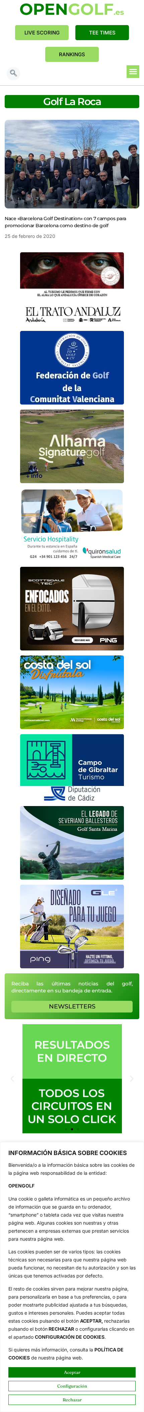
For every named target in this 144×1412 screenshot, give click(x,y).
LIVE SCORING (42, 32)
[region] (72, 1277)
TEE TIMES (102, 32)
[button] (13, 73)
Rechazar (72, 1399)
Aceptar (72, 1372)
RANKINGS (72, 54)
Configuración (72, 1386)
